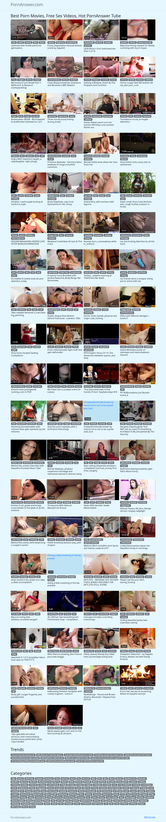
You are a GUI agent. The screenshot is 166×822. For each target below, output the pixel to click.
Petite (50, 797)
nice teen (37, 386)
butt (30, 347)
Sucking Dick (37, 804)
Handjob (63, 791)
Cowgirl (88, 785)
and (50, 466)
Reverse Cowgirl (18, 800)
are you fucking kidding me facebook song (28, 761)
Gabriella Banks (127, 386)
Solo (135, 800)
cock (41, 309)
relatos (123, 688)
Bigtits (64, 782)
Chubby (24, 785)
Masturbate (25, 794)
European (59, 788)
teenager (23, 577)
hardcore (88, 156)
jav (38, 577)
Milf (54, 794)
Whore (24, 807)
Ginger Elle (53, 235)
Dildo (32, 788)
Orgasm (144, 794)
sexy (123, 199)
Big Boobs (142, 779)
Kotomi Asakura (18, 386)
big (29, 309)
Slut (103, 800)
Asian (73, 779)
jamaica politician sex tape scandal (25, 758)
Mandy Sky (89, 651)
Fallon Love (16, 651)
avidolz (15, 577)
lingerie (114, 614)
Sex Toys (60, 800)
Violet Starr (64, 272)
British (102, 782)
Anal (57, 779)
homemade (89, 42)
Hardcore (72, 791)
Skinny (96, 800)
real (29, 728)
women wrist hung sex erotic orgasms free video (110, 758)
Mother (88, 794)
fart (74, 614)
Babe (94, 779)
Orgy (152, 794)
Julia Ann (88, 272)
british (131, 80)
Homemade (90, 791)
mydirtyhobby (96, 539)
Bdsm (111, 779)
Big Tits (56, 782)
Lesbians (150, 791)
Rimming (38, 800)
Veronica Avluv (54, 156)
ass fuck (99, 42)
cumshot (66, 156)
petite (103, 272)
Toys (117, 804)
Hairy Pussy (52, 791)
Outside (15, 797)
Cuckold (107, 785)
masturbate (97, 116)
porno (20, 195)
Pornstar (80, 797)
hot (33, 272)
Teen (61, 804)
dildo (14, 350)
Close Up (33, 785)
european (147, 195)
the (76, 463)
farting (67, 614)
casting (124, 617)
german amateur (91, 543)
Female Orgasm (114, 788)
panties (124, 42)
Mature (48, 794)
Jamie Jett (88, 577)
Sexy (68, 800)
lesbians (29, 156)
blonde (65, 80)
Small (109, 800)
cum (73, 156)
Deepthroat (23, 788)
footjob (37, 347)
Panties (23, 797)
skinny (110, 272)
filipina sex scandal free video (77, 758)
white (111, 463)
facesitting (53, 614)
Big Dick (33, 782)
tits (86, 463)
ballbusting (53, 688)
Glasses (29, 791)
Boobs (95, 782)
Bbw (105, 779)
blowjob (74, 80)
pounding (88, 313)
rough (27, 116)
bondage (124, 238)
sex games (104, 347)
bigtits (51, 580)
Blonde (79, 782)
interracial (62, 577)
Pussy (101, 797)
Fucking (15, 791)
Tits (106, 804)
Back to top (149, 817)
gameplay (89, 350)
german (88, 45)
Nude (116, 794)
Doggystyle (41, 788)
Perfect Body (41, 797)
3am (95, 614)
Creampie (97, 785)
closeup (88, 238)
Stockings (15, 804)
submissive (125, 235)
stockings (88, 235)
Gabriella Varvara (19, 728)
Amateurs (49, 779)
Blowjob (87, 782)
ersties (87, 116)
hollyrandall (138, 539)
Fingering (134, 788)
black (51, 386)
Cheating (15, 785)
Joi (115, 791)
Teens (77, 804)
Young (32, 807)
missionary (142, 156)
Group (36, 791)
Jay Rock (98, 577)
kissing (147, 651)
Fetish (125, 788)
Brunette (111, 782)
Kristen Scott (17, 502)
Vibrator (133, 804)
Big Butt (15, 782)
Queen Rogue (54, 309)
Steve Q (88, 614)
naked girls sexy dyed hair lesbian (138, 755)
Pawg (31, 797)
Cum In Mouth (124, 785)
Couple (80, 785)
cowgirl (124, 466)
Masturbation (37, 794)
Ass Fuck (85, 779)
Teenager (68, 804)
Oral (128, 794)
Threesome (86, 804)
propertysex (76, 272)
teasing (28, 42)
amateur (108, 42)
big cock (35, 116)
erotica (148, 577)
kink (20, 116)
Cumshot (136, 785)
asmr (131, 688)
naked (20, 42)
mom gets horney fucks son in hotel (78, 755)
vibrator (132, 42)
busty (108, 502)
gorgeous (132, 272)
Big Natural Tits (45, 782)
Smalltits (127, 800)
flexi (35, 42)
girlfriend (142, 272)
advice (29, 80)
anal (60, 424)
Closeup (42, 785)
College (64, 785)
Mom (81, 794)
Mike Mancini (65, 651)
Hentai (81, 791)
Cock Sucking (53, 785)
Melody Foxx (53, 195)
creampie (52, 424)
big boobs (108, 116)
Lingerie (15, 794)
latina (57, 386)
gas (60, 614)
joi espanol (148, 688)
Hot (99, 791)
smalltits (148, 347)
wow (35, 728)
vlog (14, 80)
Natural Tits (107, 794)
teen (14, 42)
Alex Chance (53, 651)
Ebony (50, 788)
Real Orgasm (131, 797)
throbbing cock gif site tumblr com (108, 755)
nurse (72, 116)
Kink (120, 791)
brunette (105, 80)
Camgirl (133, 782)
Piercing (58, 797)
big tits (124, 159)
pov (147, 614)
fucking (15, 199)
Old (122, 794)
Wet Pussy (16, 807)
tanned (15, 731)
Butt (126, 782)
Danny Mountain (103, 688)
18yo (13, 779)
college (124, 275)
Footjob (144, 788)
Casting (142, 782)
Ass (78, 779)
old (13, 691)
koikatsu (30, 235)
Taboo (47, 804)
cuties (105, 309)
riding (132, 156)
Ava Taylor (16, 614)
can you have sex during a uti (23, 755)
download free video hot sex (52, 758)
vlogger (21, 80)
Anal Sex (64, 779)
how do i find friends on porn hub (90, 761)
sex (76, 309)
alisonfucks (28, 463)
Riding (29, 800)
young (123, 272)
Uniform (124, 804)
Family (94, 788)
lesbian (51, 42)
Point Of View (69, 797)
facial (51, 159)
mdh (86, 539)
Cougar (72, 785)
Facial (77, 788)
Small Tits (118, 800)
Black (71, 782)
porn (14, 195)
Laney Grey (62, 116)
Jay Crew (88, 195)
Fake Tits (86, 788)
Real (121, 797)
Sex (53, 800)
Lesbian (141, 791)
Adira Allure (125, 463)
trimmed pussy (127, 313)
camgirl (37, 80)
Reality (141, 797)
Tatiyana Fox (90, 688)
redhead (148, 80)
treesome (146, 116)
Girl (21, 791)
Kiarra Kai (52, 116)
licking (139, 651)
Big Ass (119, 779)
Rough (46, 800)
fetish (42, 42)
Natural (97, 794)
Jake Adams (53, 272)
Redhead (149, 797)
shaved (68, 347)
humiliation (137, 235)
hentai (14, 235)
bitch (104, 463)
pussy (37, 195)
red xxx (124, 80)
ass (37, 156)
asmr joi (138, 688)
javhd (29, 386)
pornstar (146, 386)
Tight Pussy (97, 804)
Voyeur (141, 804)
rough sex (106, 386)
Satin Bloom (17, 539)
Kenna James (126, 539)
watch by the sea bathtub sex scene (61, 761)
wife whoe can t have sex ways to (49, 755)
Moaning (73, 794)
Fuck (151, 788)
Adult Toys (29, 779)
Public (94, 797)
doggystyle (125, 505)
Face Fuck (69, 788)
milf (130, 116)
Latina (133, 791)
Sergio (138, 386)
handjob (67, 502)
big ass (78, 386)
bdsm (14, 116)
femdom (63, 688)
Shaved (75, 800)
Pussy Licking (111, 797)
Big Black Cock (130, 779)
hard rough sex (18, 238)
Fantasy (103, 788)
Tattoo (54, 804)
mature (140, 80)
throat (113, 80)
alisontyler (39, 463)
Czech (14, 788)
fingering (60, 42)
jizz (79, 728)
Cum (114, 785)
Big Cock (23, 782)
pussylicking (71, 42)
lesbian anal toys (144, 42)
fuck (64, 386)
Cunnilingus (147, 785)
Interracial (107, 791)
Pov (88, 797)
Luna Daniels (30, 502)
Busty (119, 782)
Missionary (63, 794)
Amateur (39, 779)
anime (22, 235)
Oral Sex (135, 794)
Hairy (44, 791)
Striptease (26, 804)
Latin (126, 791)
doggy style (125, 309)
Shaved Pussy (86, 800)
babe (14, 275)
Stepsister (143, 800)
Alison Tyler (16, 463)
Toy (111, 804)
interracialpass (54, 80)
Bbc (99, 779)
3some (20, 779)
